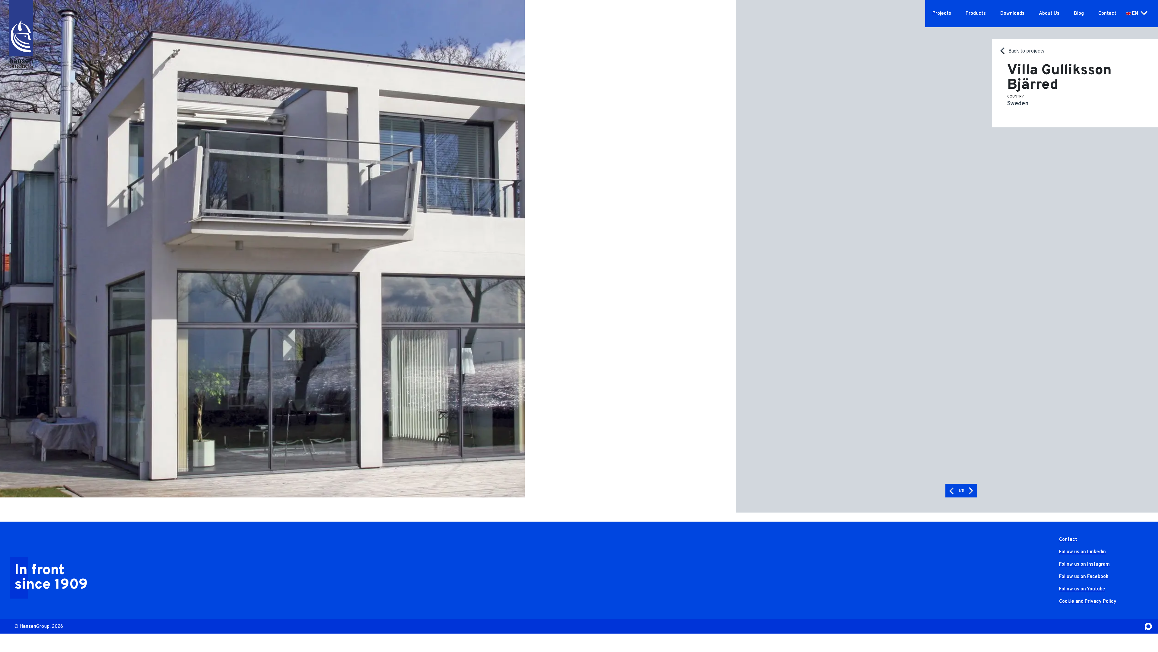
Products (976, 14)
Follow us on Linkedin (1082, 552)
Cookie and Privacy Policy (1087, 602)
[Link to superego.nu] (1148, 626)
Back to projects (1026, 51)
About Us (1049, 14)
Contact (1107, 14)
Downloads (1012, 14)
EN (1135, 14)
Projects (941, 14)
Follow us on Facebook (1084, 577)
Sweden (1018, 104)
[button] (951, 490)
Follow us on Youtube (1082, 589)
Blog (1079, 14)
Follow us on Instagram (1084, 564)
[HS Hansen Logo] (21, 27)
